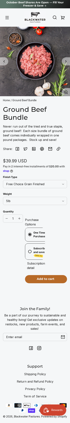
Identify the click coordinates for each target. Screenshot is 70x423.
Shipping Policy (35, 374)
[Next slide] (66, 61)
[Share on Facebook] (17, 149)
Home (6, 100)
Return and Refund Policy (35, 381)
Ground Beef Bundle (24, 100)
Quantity (8, 211)
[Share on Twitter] (25, 149)
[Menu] (7, 17)
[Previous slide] (4, 61)
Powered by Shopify (54, 416)
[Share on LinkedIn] (34, 149)
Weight (7, 193)
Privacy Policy (35, 389)
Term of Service (35, 396)
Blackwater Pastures (27, 416)
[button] (55, 17)
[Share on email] (50, 149)
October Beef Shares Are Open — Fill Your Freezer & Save (35, 4)
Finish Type (10, 177)
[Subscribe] (63, 337)
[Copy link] (58, 149)
